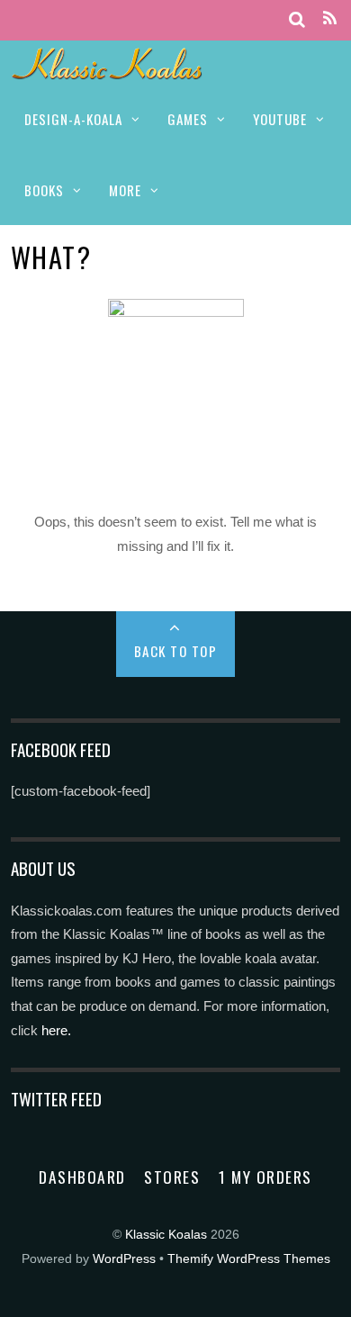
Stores (172, 1176)
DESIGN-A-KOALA (73, 119)
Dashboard (82, 1176)
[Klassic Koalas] (107, 70)
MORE (125, 190)
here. (56, 1030)
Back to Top (176, 651)
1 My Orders (265, 1176)
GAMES (187, 119)
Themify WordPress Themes (248, 1259)
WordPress (124, 1259)
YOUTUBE (280, 119)
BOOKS (44, 190)
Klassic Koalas (166, 1234)
